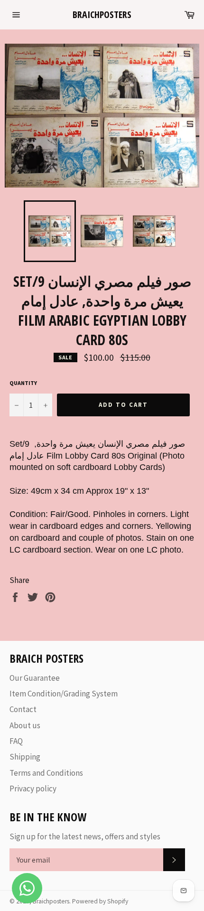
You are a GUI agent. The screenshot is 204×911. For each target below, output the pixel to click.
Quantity (23, 382)
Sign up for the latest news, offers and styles (84, 836)
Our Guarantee (34, 678)
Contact (23, 709)
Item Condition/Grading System (63, 693)
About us (24, 725)
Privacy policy (32, 788)
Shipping (24, 756)
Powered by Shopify (100, 901)
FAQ (16, 741)
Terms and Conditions (46, 773)
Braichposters (102, 14)
